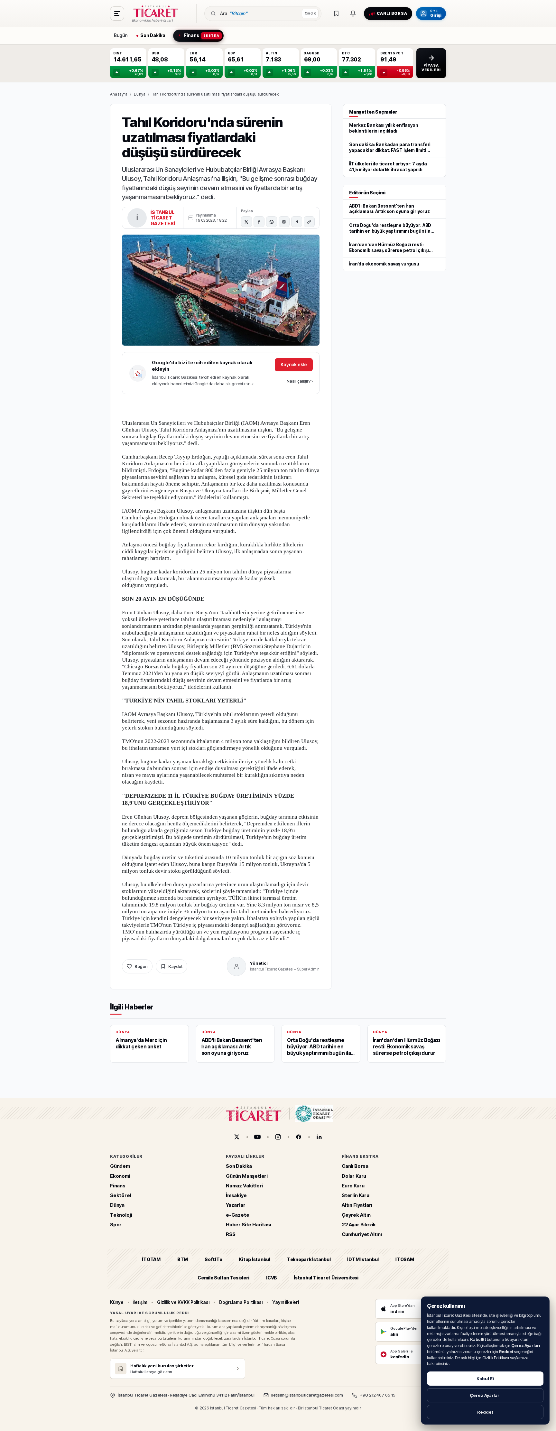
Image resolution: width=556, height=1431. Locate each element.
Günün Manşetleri (247, 1176)
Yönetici (259, 963)
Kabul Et (485, 1378)
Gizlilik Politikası (495, 1357)
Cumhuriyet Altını (362, 1234)
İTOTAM (151, 1259)
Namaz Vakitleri (244, 1186)
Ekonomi (120, 1176)
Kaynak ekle (294, 364)
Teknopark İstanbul (308, 1259)
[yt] (257, 1137)
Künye (117, 1302)
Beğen (141, 966)
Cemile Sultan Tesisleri (223, 1277)
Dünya (139, 94)
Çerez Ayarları (485, 1395)
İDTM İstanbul (363, 1259)
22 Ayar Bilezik (359, 1225)
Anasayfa (118, 94)
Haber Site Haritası (248, 1225)
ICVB (271, 1277)
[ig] (278, 1137)
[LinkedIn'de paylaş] (284, 221)
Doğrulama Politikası (241, 1302)
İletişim (140, 1302)
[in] (319, 1137)
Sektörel (120, 1195)
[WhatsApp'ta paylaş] (271, 221)
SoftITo (213, 1259)
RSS (230, 1234)
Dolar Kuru (354, 1176)
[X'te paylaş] (246, 221)
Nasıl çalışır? (300, 381)
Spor (116, 1225)
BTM (182, 1259)
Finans (117, 1186)
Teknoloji (121, 1215)
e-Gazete (237, 1215)
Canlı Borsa (355, 1166)
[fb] (298, 1137)
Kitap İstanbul (254, 1259)
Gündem (120, 1166)
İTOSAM (404, 1259)
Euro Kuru (353, 1186)
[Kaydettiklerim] (336, 13)
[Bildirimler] (353, 13)
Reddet (485, 1412)
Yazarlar (236, 1205)
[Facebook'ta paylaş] (259, 221)
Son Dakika (239, 1166)
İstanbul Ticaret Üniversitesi (326, 1277)
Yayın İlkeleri (285, 1302)
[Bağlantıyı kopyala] (309, 221)
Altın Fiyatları (357, 1205)
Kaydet (175, 966)
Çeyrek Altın (356, 1215)
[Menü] (117, 13)
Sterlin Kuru (355, 1195)
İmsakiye (236, 1195)
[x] (237, 1137)
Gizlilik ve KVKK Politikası (183, 1302)
